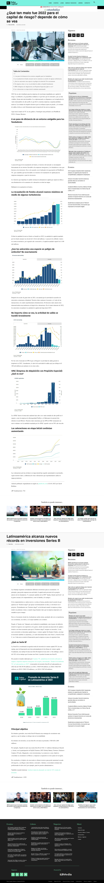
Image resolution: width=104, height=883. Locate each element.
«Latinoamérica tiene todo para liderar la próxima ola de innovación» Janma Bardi (40, 828)
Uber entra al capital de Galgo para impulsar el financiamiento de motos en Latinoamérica (80, 69)
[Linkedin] (74, 35)
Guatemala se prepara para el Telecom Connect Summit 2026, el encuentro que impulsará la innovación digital (79, 204)
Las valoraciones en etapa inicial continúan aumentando (30, 89)
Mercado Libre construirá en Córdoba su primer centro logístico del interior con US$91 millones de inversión (79, 153)
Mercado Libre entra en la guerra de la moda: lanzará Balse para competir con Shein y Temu (63, 860)
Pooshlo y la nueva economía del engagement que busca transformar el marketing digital (39, 838)
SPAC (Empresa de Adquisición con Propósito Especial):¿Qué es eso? (34, 86)
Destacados (21, 30)
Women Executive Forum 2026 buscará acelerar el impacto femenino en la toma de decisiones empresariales (79, 196)
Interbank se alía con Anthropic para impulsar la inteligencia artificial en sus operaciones (63, 844)
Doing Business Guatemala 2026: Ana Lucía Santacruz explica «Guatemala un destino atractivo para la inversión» (40, 833)
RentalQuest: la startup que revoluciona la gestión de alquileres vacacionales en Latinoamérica (40, 844)
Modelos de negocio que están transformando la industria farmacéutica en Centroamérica (80, 80)
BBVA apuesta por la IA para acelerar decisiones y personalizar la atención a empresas (78, 44)
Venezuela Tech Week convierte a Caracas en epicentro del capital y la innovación (17, 860)
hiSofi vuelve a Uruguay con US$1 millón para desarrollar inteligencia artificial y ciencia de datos (80, 138)
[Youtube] (82, 35)
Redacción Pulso (12, 24)
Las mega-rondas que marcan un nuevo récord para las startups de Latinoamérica (80, 110)
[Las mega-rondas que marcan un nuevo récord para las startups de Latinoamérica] (86, 511)
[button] (94, 2)
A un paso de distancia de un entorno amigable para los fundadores (33, 76)
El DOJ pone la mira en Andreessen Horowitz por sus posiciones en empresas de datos (80, 98)
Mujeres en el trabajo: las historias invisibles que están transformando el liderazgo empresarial (39, 849)
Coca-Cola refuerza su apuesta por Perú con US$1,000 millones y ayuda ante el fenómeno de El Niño (63, 854)
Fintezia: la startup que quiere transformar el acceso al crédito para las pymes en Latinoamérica (40, 859)
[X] (78, 35)
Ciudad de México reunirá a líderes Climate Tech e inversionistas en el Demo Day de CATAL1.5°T (79, 188)
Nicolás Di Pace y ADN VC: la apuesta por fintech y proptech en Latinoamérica (40, 854)
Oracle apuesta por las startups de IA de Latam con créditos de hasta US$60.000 (79, 124)
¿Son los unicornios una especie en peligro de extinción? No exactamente (35, 81)
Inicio (13, 30)
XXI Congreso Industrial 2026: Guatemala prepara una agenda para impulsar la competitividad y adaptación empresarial (79, 172)
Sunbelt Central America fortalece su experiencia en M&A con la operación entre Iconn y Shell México (79, 57)
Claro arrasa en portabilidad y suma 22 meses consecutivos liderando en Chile (63, 850)
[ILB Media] (65, 874)
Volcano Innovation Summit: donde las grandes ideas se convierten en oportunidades (78, 180)
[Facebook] (69, 35)
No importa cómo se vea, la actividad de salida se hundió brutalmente (34, 84)
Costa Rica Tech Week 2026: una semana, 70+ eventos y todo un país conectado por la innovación (17, 855)
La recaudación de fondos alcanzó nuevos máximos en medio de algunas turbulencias (38, 79)
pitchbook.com (42, 483)
